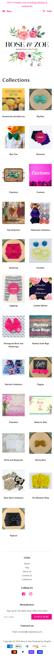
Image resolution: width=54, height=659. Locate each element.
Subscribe (41, 617)
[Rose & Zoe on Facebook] (23, 594)
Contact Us (27, 575)
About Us (27, 571)
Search (27, 563)
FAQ (27, 567)
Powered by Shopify (41, 641)
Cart (49, 11)
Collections (27, 579)
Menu (9, 11)
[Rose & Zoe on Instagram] (30, 594)
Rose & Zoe (26, 641)
